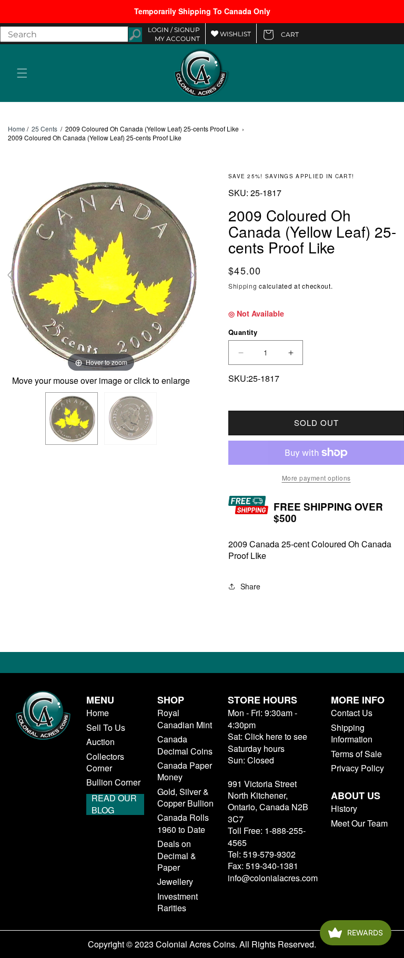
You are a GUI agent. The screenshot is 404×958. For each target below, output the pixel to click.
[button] (22, 73)
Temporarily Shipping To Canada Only (202, 11)
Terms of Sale (356, 754)
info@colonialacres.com (273, 878)
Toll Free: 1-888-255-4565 (267, 836)
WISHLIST (234, 34)
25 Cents (44, 128)
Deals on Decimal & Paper (176, 855)
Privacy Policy (357, 768)
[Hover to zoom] (101, 273)
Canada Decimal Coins (185, 745)
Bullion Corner (113, 782)
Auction (100, 742)
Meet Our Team (359, 823)
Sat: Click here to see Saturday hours (267, 742)
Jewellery (175, 882)
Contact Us (351, 713)
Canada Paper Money (184, 771)
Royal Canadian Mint (184, 718)
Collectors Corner (105, 762)
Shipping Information (351, 733)
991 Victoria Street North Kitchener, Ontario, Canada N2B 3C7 (268, 801)
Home (16, 129)
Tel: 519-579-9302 (262, 854)
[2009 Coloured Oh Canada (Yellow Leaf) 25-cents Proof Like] (71, 418)
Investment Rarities (177, 902)
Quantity (242, 332)
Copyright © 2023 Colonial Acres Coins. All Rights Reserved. (202, 944)
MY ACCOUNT (177, 39)
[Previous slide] (10, 275)
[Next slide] (191, 275)
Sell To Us (105, 727)
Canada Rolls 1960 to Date (183, 823)
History (344, 808)
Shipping (242, 285)
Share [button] (250, 586)
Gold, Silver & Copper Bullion (185, 797)
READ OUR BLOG (114, 804)
